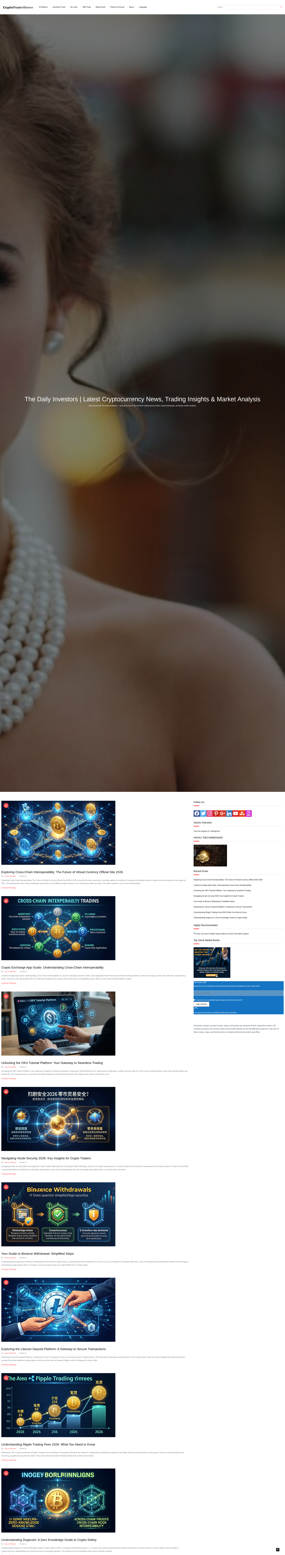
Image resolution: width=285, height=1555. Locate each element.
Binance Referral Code (26, 868)
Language (143, 7)
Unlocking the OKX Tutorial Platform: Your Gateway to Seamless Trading (52, 1063)
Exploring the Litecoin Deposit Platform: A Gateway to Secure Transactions (53, 1349)
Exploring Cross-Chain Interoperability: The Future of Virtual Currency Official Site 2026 (62, 872)
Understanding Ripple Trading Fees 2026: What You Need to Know (48, 1444)
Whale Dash (100, 7)
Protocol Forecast (117, 7)
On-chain (73, 7)
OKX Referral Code (9, 868)
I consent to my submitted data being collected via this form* (218, 1000)
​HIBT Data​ (86, 7)
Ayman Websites (10, 876)
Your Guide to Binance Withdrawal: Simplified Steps (37, 1253)
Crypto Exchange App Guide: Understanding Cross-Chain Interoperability (52, 967)
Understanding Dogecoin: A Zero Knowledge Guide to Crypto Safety (49, 1540)
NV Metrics (43, 7)
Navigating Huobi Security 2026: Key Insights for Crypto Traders (46, 1158)
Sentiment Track (59, 7)
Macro (131, 7)
